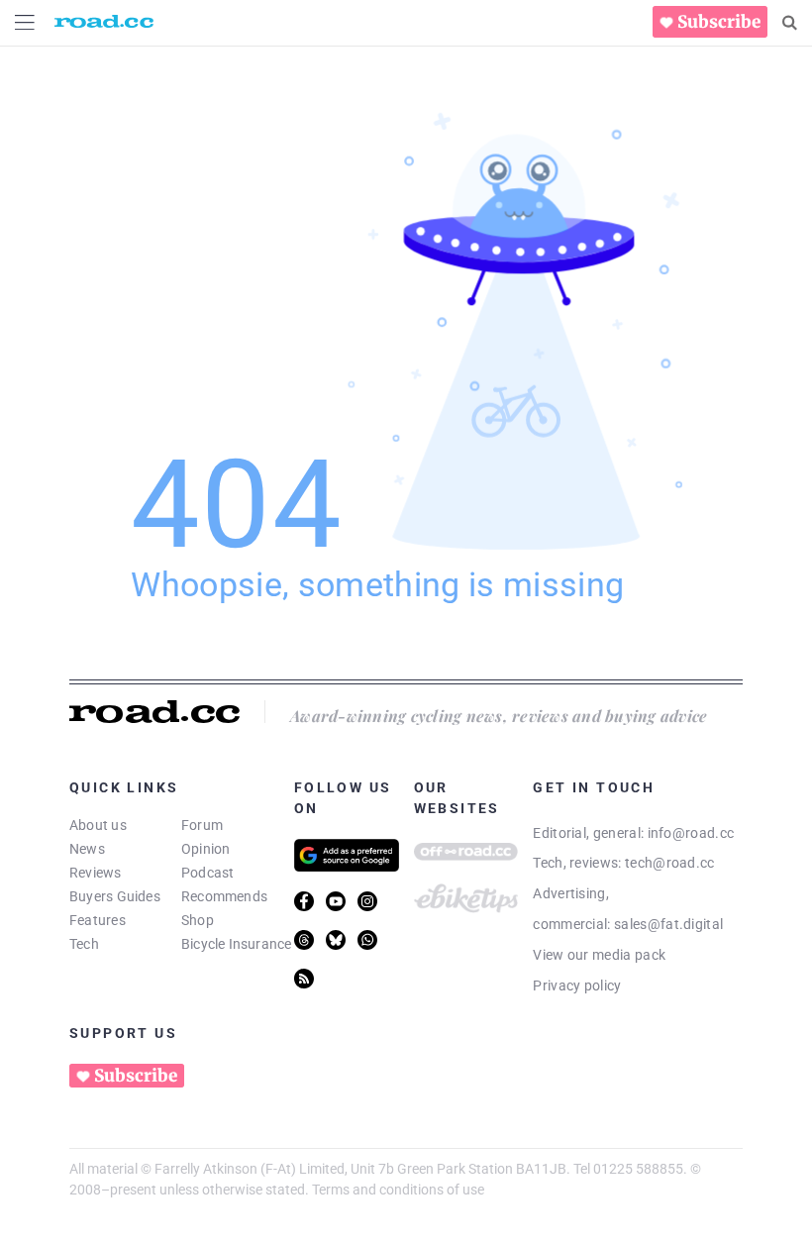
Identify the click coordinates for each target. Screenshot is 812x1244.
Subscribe (719, 22)
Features (97, 920)
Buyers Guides (114, 896)
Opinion (206, 849)
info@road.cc (691, 833)
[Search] (789, 23)
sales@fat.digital (668, 924)
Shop (197, 920)
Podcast (208, 873)
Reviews (95, 873)
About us (98, 825)
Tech (84, 944)
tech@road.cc (670, 863)
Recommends (224, 896)
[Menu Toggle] (25, 22)
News (87, 849)
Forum (202, 825)
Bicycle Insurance (236, 944)
